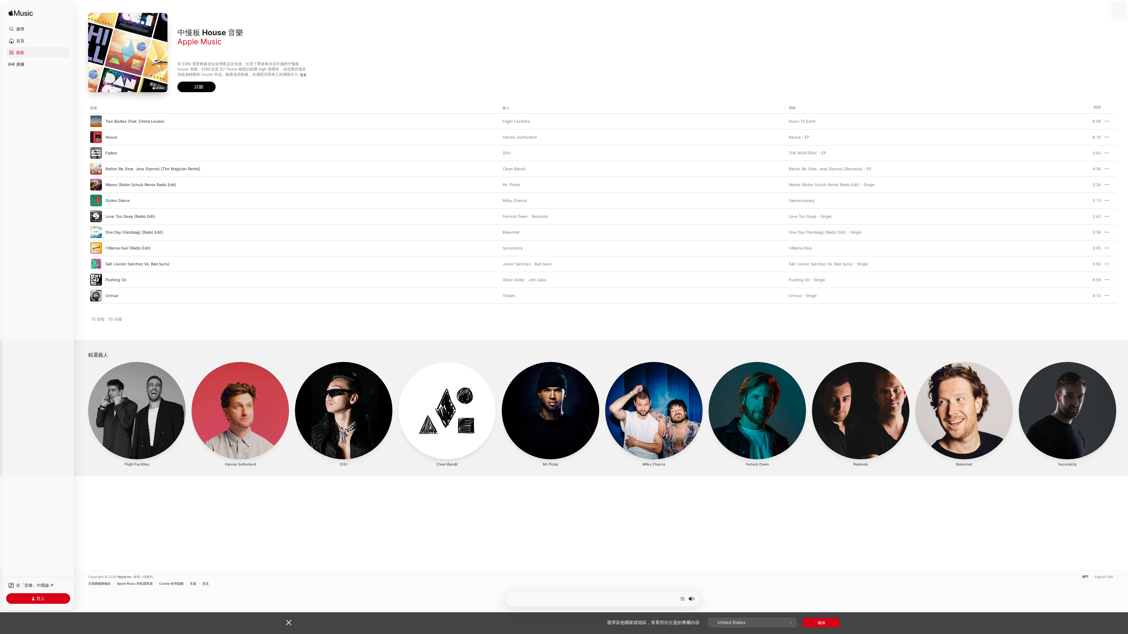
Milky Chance (515, 200)
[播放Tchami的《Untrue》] (96, 295)
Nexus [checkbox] (111, 137)
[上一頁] (82, 410)
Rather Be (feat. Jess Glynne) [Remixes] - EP (830, 168)
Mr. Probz (511, 184)
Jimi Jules (537, 279)
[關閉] (288, 622)
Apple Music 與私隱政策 (135, 583)
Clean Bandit (514, 168)
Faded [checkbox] (111, 153)
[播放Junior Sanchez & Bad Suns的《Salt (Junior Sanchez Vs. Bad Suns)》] (96, 264)
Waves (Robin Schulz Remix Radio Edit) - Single (832, 184)
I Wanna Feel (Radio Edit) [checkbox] (128, 248)
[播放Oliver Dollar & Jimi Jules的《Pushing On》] (96, 280)
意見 (205, 583)
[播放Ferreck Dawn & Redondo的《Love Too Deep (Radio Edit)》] (96, 216)
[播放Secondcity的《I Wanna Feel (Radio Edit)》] (96, 248)
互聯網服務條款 (99, 583)
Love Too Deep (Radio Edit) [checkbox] (130, 216)
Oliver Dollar (514, 279)
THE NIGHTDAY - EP (807, 153)
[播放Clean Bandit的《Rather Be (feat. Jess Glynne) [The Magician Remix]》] (96, 169)
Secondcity (513, 248)
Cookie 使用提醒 (171, 583)
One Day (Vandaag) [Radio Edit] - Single (825, 232)
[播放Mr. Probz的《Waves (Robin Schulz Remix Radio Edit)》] (96, 184)
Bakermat (511, 232)
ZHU (507, 153)
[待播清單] (682, 599)
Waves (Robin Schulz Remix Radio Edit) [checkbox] (140, 184)
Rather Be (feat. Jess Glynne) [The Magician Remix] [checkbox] (152, 168)
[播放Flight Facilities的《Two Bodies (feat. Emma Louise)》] (96, 121)
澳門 (1085, 577)
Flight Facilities (516, 121)
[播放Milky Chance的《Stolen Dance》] (96, 200)
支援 (193, 583)
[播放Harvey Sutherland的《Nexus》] (96, 137)
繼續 (821, 622)
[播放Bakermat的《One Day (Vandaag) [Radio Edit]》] (96, 232)
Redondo (540, 216)
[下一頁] (1122, 410)
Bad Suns (543, 264)
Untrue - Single (803, 295)
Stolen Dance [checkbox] (117, 200)
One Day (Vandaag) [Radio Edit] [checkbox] (134, 232)
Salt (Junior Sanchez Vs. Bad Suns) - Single (828, 264)
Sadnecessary (801, 200)
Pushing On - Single (807, 279)
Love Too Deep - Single (810, 216)
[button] (38, 29)
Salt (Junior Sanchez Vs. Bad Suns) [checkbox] (137, 264)
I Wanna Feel (800, 248)
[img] (21, 13)
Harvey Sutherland (520, 137)
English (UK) (1104, 577)
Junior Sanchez (517, 264)
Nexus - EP (799, 137)
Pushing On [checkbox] (116, 279)
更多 (303, 75)
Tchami (509, 295)
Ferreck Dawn (515, 216)
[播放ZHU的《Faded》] (96, 153)
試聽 (1098, 121)
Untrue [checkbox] (111, 295)
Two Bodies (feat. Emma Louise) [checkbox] (134, 121)
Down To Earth (802, 121)
